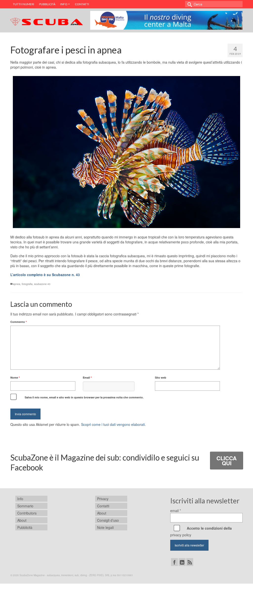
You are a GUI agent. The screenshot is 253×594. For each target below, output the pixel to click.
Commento (18, 322)
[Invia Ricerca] (188, 4)
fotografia (27, 284)
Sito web (160, 377)
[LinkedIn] (182, 562)
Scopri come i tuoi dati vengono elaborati (113, 424)
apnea (16, 284)
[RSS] (189, 562)
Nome (15, 377)
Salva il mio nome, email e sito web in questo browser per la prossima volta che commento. (84, 397)
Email (87, 377)
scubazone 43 (42, 284)
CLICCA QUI (226, 460)
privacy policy (180, 534)
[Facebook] (174, 562)
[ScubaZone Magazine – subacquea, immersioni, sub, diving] (46, 21)
